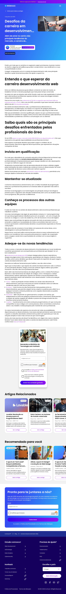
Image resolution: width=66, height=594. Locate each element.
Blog (16, 534)
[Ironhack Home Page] (10, 6)
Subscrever (33, 520)
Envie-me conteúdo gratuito (33, 383)
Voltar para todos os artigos (15, 11)
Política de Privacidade (11, 589)
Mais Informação (52, 576)
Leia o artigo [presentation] (16, 477)
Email (10, 503)
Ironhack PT (8, 534)
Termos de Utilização (25, 589)
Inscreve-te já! (42, 2)
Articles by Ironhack (27, 47)
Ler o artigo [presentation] (16, 430)
